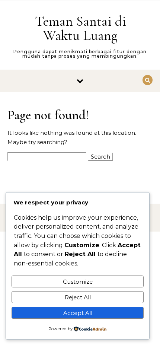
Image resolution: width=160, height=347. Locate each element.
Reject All (78, 297)
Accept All (77, 312)
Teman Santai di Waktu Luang (80, 28)
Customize (78, 281)
